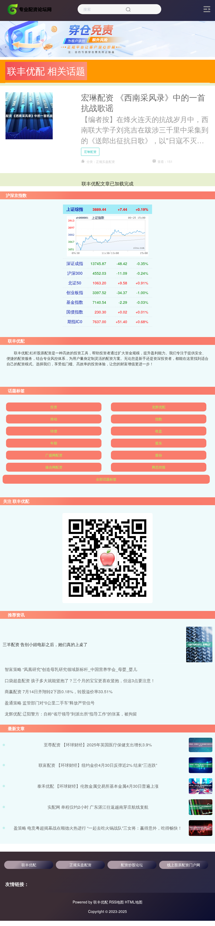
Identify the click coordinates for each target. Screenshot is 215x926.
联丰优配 (29, 864)
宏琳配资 (90, 151)
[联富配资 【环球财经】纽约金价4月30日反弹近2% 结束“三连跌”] (200, 765)
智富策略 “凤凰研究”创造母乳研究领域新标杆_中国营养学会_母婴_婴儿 (71, 669)
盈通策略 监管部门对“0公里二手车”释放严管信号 (50, 703)
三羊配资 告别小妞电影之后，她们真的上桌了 (45, 644)
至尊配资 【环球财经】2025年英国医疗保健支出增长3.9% (98, 745)
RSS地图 (116, 902)
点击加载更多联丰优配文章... (107, 183)
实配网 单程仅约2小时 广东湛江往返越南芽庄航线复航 (97, 807)
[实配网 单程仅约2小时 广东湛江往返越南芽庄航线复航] (200, 807)
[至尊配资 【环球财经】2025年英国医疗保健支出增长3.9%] (200, 745)
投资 (53, 406)
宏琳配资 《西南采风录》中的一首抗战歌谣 (143, 102)
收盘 (158, 430)
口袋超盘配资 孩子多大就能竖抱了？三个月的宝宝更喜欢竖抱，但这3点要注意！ (80, 680)
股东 (158, 442)
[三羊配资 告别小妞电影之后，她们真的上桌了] (199, 644)
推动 (53, 418)
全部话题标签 (106, 479)
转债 (53, 430)
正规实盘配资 (80, 864)
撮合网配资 (53, 467)
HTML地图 (133, 902)
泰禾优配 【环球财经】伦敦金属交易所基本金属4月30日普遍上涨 (98, 786)
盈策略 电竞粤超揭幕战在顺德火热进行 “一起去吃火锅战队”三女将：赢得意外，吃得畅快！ (98, 828)
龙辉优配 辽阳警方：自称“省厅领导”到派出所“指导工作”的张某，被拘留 (71, 714)
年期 (53, 442)
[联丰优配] (30, 8)
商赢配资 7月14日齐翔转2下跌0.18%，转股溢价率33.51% (58, 691)
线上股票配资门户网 (183, 864)
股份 (158, 455)
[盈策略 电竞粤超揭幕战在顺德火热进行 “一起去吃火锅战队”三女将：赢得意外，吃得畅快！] (200, 828)
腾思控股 (158, 467)
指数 (158, 418)
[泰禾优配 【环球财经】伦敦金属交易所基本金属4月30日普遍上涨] (200, 786)
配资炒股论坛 (132, 864)
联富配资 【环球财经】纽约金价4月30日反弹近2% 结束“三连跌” (98, 765)
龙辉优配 (158, 406)
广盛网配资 (53, 455)
